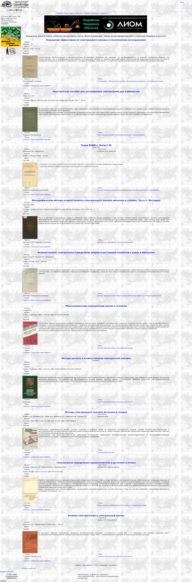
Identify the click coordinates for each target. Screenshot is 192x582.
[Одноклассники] (15, 10)
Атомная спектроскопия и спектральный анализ (96, 515)
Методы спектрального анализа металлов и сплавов (96, 412)
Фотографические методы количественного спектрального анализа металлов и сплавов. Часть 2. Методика (96, 200)
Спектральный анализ (154, 81)
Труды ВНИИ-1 (154, 190)
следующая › (103, 565)
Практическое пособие (105, 135)
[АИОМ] (96, 24)
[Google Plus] (21, 10)
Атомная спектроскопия (106, 556)
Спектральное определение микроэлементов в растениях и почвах (96, 463)
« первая (77, 565)
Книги (66, 13)
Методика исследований (106, 242)
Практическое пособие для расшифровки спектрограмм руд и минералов (96, 91)
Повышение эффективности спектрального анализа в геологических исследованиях (96, 40)
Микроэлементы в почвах (119, 505)
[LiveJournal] (19, 10)
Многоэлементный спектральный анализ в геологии (96, 306)
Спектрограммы (138, 135)
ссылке (163, 36)
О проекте (104, 13)
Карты (72, 13)
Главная (60, 13)
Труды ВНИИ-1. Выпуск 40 (96, 145)
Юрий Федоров (83, 574)
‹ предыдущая (86, 565)
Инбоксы (78, 13)
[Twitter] (13, 10)
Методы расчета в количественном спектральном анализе (96, 358)
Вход (182, 2)
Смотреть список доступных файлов (36, 86)
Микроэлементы (103, 505)
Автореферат (102, 81)
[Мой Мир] (17, 10)
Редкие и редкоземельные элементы (130, 295)
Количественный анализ (106, 190)
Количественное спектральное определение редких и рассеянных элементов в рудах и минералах (96, 252)
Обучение (95, 13)
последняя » (113, 565)
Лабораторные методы (117, 81)
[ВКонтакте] (10, 10)
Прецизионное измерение (136, 81)
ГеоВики (87, 13)
